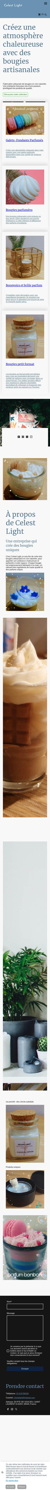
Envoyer (25, 1369)
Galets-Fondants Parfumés (24, 140)
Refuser (21, 1487)
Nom (9, 1302)
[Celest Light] (13, 8)
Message (11, 1313)
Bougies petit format (20, 364)
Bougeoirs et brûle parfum (24, 285)
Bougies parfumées (19, 210)
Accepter (10, 1487)
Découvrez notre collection (15, 94)
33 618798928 (22, 1394)
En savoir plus (12, 1481)
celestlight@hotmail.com (24, 1398)
